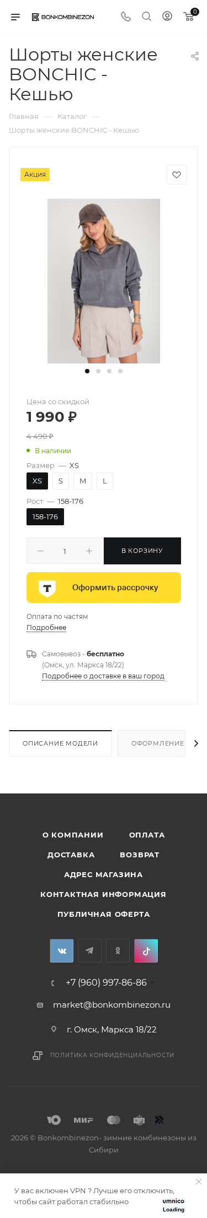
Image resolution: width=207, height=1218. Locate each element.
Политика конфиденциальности (112, 1055)
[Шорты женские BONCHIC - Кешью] (103, 280)
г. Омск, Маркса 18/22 (112, 1029)
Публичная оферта (103, 914)
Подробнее (46, 627)
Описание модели (60, 743)
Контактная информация (103, 894)
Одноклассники (118, 951)
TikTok (146, 951)
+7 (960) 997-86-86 (106, 982)
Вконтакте (61, 951)
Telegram (90, 951)
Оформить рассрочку (115, 587)
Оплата (147, 834)
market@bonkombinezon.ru (112, 1004)
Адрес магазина (103, 874)
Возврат (140, 854)
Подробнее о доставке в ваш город (103, 676)
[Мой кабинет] (167, 17)
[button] (87, 371)
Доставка (70, 854)
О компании (73, 834)
